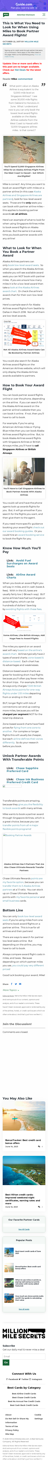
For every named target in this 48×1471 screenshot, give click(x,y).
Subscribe (9, 1345)
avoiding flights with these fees (23, 609)
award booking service (31, 535)
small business (11, 900)
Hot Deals (20, 70)
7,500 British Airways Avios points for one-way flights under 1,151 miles (22, 690)
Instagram (37, 1379)
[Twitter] (16, 984)
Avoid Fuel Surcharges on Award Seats (22, 563)
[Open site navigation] (43, 15)
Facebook (13, 1379)
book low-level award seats (23, 265)
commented (25, 79)
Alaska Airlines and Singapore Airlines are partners (22, 195)
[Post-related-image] (24, 1116)
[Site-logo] (6, 14)
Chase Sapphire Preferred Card (22, 770)
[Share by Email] (20, 984)
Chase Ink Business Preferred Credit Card (25, 781)
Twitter (25, 1379)
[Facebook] (12, 984)
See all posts (24, 1309)
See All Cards (24, 1229)
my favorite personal (28, 897)
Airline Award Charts (21, 576)
